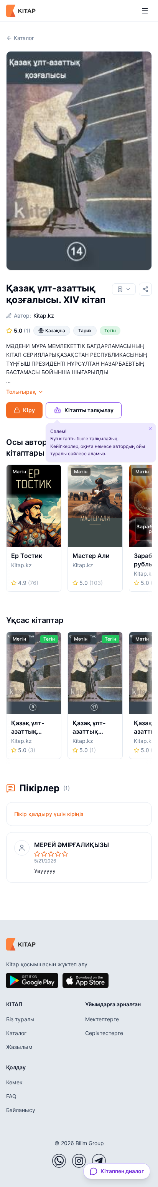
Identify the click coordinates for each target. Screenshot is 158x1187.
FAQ (11, 1096)
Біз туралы (20, 1019)
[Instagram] (79, 1161)
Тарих (85, 330)
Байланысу (20, 1110)
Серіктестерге (104, 1033)
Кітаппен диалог (122, 1171)
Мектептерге (102, 1019)
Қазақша (55, 330)
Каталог (24, 38)
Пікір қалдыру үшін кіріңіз (48, 814)
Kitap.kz (43, 315)
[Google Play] (32, 980)
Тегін (110, 330)
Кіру (29, 410)
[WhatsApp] (59, 1161)
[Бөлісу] (145, 289)
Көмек (14, 1082)
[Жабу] (150, 428)
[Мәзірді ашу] (145, 11)
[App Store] (86, 980)
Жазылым (19, 1047)
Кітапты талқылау (89, 410)
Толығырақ (21, 391)
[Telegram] (99, 1161)
